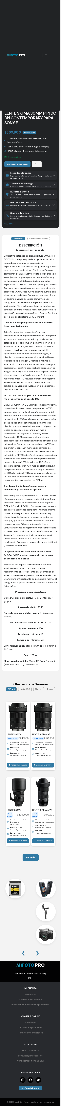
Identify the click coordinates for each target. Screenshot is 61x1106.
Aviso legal (30, 1022)
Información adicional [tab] (38, 238)
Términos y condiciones (30, 1032)
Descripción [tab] (18, 238)
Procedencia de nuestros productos (30, 1004)
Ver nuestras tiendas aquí (30, 1060)
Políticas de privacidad (30, 1027)
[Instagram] (23, 1080)
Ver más (30, 857)
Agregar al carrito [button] (19, 765)
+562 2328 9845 (30, 1050)
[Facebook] (30, 1080)
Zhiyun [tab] (38, 689)
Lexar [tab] (50, 689)
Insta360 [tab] (25, 689)
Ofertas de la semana (30, 999)
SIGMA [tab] (11, 689)
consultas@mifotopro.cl (30, 1055)
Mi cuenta (30, 994)
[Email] (38, 1080)
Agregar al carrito (17, 164)
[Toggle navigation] (46, 55)
